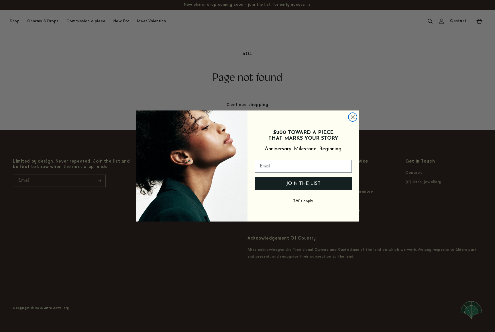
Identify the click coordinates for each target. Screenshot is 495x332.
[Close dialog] (352, 117)
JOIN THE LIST (303, 183)
